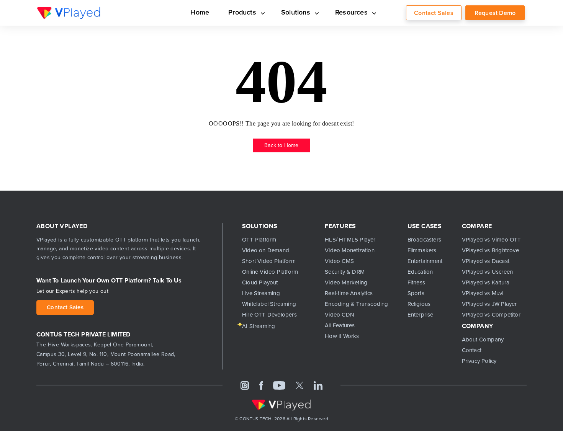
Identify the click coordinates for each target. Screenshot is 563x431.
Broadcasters (424, 239)
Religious (419, 304)
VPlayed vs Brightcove (490, 250)
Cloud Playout (260, 282)
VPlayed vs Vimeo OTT (491, 239)
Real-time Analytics (349, 293)
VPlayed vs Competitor (491, 314)
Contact (471, 350)
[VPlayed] (68, 13)
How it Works (342, 336)
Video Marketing (346, 282)
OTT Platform (259, 239)
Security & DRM (345, 272)
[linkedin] (318, 385)
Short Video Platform (269, 261)
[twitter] (299, 385)
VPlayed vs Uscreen (487, 272)
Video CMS (339, 261)
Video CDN (339, 314)
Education (420, 272)
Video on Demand (265, 250)
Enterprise (421, 314)
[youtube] (279, 385)
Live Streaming (261, 293)
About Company (483, 339)
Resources (354, 12)
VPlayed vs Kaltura (486, 282)
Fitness (416, 282)
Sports (416, 293)
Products (250, 12)
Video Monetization (350, 250)
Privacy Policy (479, 361)
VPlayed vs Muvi (483, 293)
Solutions (301, 12)
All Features (340, 325)
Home (209, 12)
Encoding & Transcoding (356, 304)
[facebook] (261, 385)
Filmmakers (422, 250)
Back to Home (281, 145)
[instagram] (245, 385)
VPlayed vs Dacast (485, 261)
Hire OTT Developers (269, 314)
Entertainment (425, 261)
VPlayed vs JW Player (489, 304)
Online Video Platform (270, 272)
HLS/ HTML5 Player (350, 239)
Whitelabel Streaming (269, 304)
